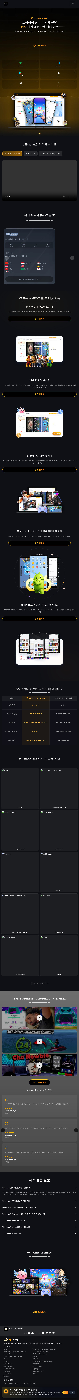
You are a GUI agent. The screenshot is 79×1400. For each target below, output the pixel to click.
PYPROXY (7, 1371)
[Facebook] (36, 1333)
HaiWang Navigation (40, 1354)
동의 (65, 1392)
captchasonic (8, 1366)
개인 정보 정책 (8, 1383)
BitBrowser (7, 1373)
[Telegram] (46, 1333)
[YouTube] (43, 1333)
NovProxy (7, 1376)
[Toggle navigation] (72, 3)
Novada (35, 1373)
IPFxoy (6, 1359)
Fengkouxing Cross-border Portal (44, 1349)
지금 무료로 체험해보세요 (28, 279)
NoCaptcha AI (8, 1363)
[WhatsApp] (53, 1333)
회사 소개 (33, 1383)
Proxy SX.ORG (37, 1366)
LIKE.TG (35, 1359)
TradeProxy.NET (38, 1371)
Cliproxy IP (36, 1368)
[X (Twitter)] (39, 1333)
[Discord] (32, 1333)
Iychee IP (7, 1354)
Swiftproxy (36, 1363)
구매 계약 (18, 1383)
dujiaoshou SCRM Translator (42, 1361)
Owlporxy (7, 1349)
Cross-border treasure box (13, 1356)
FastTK (35, 1356)
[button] (39, 1018)
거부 (72, 1392)
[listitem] (20, 64)
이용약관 (25, 1383)
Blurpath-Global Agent (40, 1351)
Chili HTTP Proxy (9, 1368)
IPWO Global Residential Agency (15, 1351)
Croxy (6, 1361)
